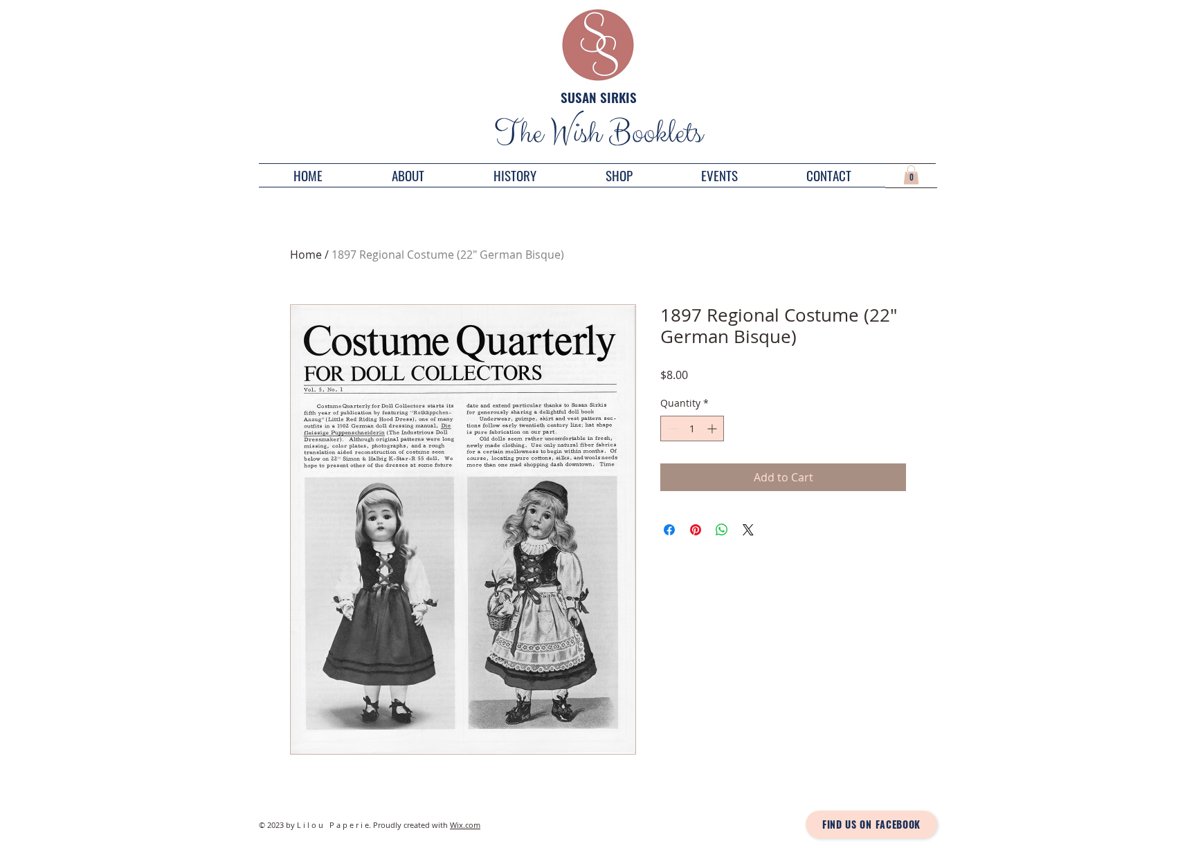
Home (306, 254)
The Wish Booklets (598, 133)
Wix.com (465, 825)
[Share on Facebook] (669, 530)
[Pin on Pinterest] (695, 530)
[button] (911, 174)
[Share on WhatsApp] (722, 530)
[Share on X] (748, 530)
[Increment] (713, 428)
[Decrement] (671, 428)
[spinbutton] (692, 428)
